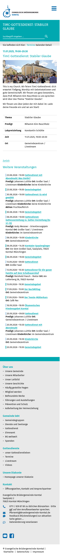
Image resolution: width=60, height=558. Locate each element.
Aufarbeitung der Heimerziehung (21, 408)
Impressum (38, 551)
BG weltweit (11, 436)
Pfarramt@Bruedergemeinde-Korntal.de (29, 512)
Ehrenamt (10, 432)
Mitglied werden (13, 392)
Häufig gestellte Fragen (16, 387)
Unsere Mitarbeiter (14, 375)
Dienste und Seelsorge (16, 424)
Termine (31, 45)
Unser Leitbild (12, 379)
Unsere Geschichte (14, 383)
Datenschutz (23, 551)
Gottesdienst (11, 428)
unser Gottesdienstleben (17, 452)
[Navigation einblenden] (54, 9)
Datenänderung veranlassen (23, 522)
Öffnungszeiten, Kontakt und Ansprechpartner (28, 488)
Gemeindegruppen (14, 420)
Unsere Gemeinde (14, 371)
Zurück (6, 160)
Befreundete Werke (15, 396)
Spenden (9, 441)
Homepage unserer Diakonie (19, 477)
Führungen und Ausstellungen (20, 400)
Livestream (10, 461)
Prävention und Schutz (16, 404)
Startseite (8, 551)
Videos (8, 465)
